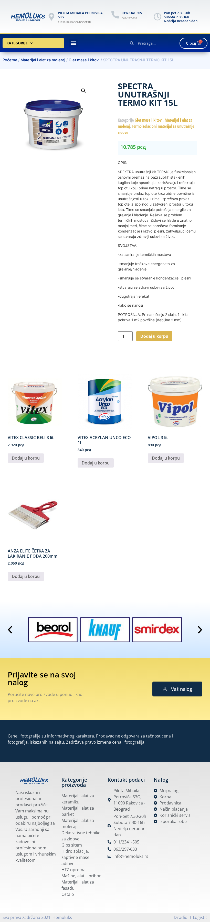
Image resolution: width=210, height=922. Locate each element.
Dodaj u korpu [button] (26, 458)
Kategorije (17, 43)
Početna (10, 60)
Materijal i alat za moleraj (42, 60)
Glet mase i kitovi (84, 60)
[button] (73, 43)
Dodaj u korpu (154, 336)
